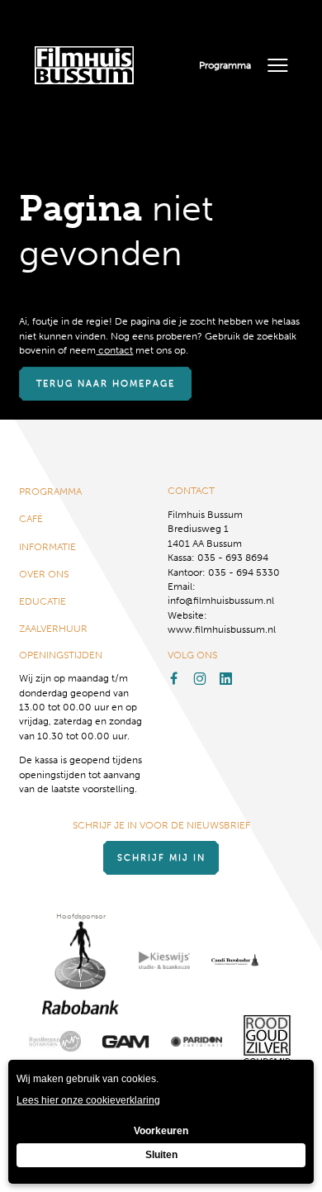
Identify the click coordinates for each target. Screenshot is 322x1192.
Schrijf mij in (161, 857)
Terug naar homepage (105, 383)
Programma (225, 65)
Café (31, 518)
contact (114, 350)
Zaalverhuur (53, 628)
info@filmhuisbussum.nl (221, 600)
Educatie (42, 601)
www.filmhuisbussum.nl (222, 629)
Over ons (44, 574)
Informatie (47, 546)
